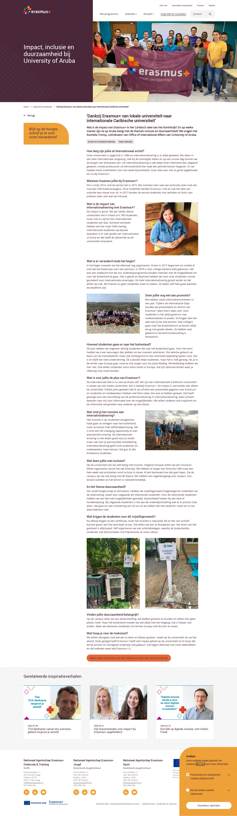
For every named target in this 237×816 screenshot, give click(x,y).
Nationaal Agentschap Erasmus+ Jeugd (93, 762)
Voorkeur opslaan (209, 805)
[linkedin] (35, 792)
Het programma (109, 14)
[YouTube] (43, 792)
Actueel (148, 14)
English (212, 5)
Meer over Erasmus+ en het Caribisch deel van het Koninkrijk (128, 658)
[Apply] (210, 14)
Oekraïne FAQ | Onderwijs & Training (159, 803)
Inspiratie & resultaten (173, 14)
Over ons (163, 5)
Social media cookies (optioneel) (202, 792)
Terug (31, 115)
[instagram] (26, 792)
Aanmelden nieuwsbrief (182, 5)
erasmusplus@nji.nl (82, 782)
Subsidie (130, 14)
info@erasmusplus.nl (33, 782)
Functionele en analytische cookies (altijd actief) (205, 776)
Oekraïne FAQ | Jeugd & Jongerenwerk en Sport (117, 803)
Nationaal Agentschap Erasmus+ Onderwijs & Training (44, 762)
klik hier (200, 764)
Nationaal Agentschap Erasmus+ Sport (143, 762)
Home (26, 106)
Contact (200, 5)
